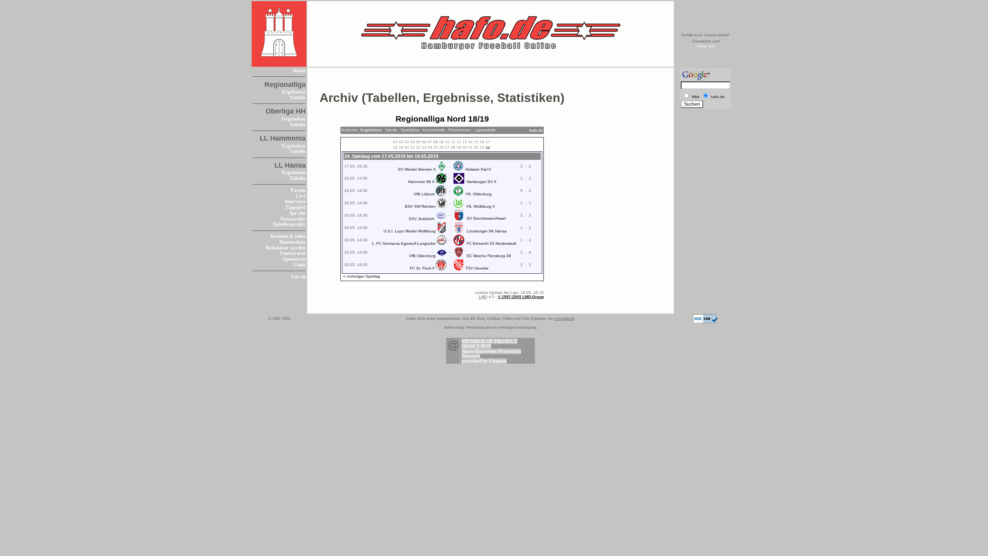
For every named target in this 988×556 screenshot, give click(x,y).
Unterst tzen (293, 253)
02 (401, 142)
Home (299, 70)
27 (447, 147)
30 (464, 147)
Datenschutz (292, 242)
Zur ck (298, 277)
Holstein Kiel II (478, 169)
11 (453, 142)
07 (430, 142)
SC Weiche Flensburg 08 (489, 256)
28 (453, 147)
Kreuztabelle (434, 130)
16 (482, 142)
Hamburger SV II (481, 182)
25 (435, 147)
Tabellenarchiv (289, 224)
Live (301, 196)
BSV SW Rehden (420, 206)
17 (488, 142)
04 (412, 142)
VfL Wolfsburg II (480, 206)
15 (476, 142)
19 (401, 147)
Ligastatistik (485, 130)
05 (418, 142)
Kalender (350, 130)
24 (430, 147)
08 (435, 142)
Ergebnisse (294, 92)
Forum (298, 190)
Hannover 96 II (421, 182)
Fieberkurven (459, 130)
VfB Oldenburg (422, 256)
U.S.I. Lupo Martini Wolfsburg (410, 231)
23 (424, 147)
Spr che (297, 213)
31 (470, 147)
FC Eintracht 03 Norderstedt (491, 243)
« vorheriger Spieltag (361, 276)
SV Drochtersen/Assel (486, 218)
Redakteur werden (286, 248)
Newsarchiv (293, 219)
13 (464, 142)
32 (476, 147)
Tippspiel (295, 207)
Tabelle (297, 97)
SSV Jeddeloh (422, 219)
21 (412, 147)
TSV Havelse (477, 268)
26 (441, 147)
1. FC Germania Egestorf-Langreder (404, 243)
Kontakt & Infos (288, 236)
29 (459, 147)
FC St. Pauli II (422, 268)
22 (418, 147)
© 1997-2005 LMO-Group (521, 297)
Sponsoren (294, 259)
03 (406, 142)
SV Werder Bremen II (417, 169)
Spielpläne (410, 130)
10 (447, 142)
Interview (295, 201)
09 (441, 142)
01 (395, 142)
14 (470, 142)
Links (299, 265)
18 (395, 147)
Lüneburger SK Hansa (487, 231)
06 (424, 142)
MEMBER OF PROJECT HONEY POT (490, 344)
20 (406, 147)
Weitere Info (705, 46)
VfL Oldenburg (478, 194)
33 (482, 147)
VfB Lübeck (424, 194)
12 (459, 142)
